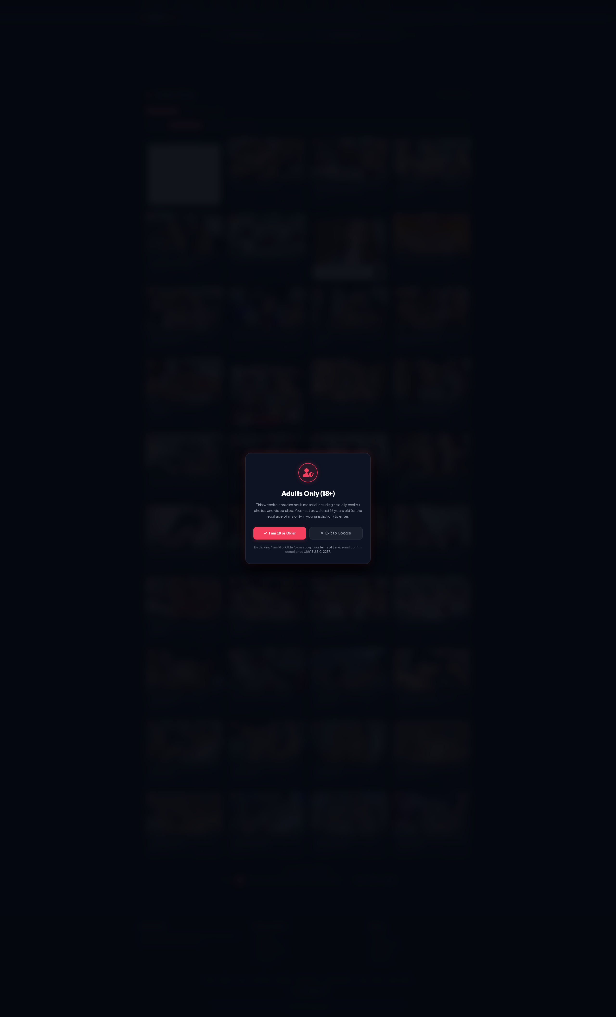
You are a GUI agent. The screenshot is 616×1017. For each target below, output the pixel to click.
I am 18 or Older (282, 533)
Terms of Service (332, 547)
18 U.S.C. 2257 (320, 551)
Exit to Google (338, 533)
